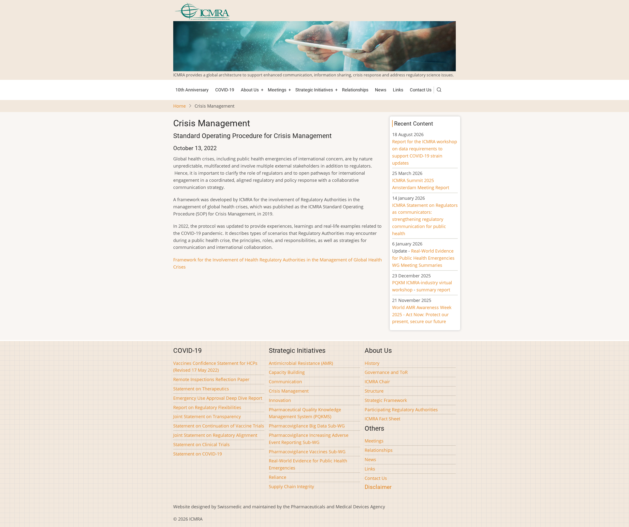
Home (179, 106)
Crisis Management (289, 391)
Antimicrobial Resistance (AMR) (301, 363)
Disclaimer (378, 487)
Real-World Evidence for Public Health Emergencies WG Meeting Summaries (423, 258)
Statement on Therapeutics (201, 389)
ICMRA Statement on (425, 219)
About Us (250, 89)
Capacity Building (287, 372)
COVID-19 (224, 89)
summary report (433, 290)
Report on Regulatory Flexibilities (207, 407)
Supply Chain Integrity (291, 486)
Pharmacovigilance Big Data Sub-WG (307, 426)
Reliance (277, 477)
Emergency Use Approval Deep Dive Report (217, 398)
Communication (285, 382)
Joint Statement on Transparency (207, 416)
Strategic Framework (386, 400)
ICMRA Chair (377, 382)
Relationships (355, 89)
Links (398, 89)
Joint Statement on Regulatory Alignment (215, 435)
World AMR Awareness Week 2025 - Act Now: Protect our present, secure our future (421, 314)
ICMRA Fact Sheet (382, 419)
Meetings (277, 89)
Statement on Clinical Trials (201, 444)
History (372, 363)
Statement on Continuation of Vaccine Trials (218, 426)
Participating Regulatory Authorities (401, 410)
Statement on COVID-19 (197, 454)
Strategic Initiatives (314, 89)
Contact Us (420, 89)
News (380, 89)
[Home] (202, 11)
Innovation (280, 400)
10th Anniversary (192, 89)
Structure (374, 391)
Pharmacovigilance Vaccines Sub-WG (307, 452)
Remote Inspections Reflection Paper (211, 379)
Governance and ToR (386, 372)
